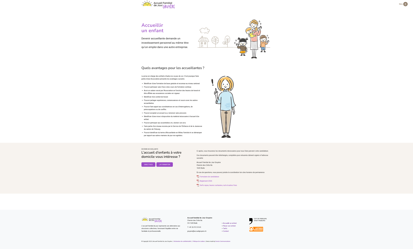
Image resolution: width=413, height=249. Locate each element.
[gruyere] (158, 4)
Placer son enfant (229, 226)
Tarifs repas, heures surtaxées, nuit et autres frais (218, 185)
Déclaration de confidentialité (182, 241)
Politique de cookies (199, 241)
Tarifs (225, 228)
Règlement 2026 (206, 181)
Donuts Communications (222, 241)
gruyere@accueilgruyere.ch (196, 231)
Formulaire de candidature (209, 177)
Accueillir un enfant (230, 223)
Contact (226, 231)
